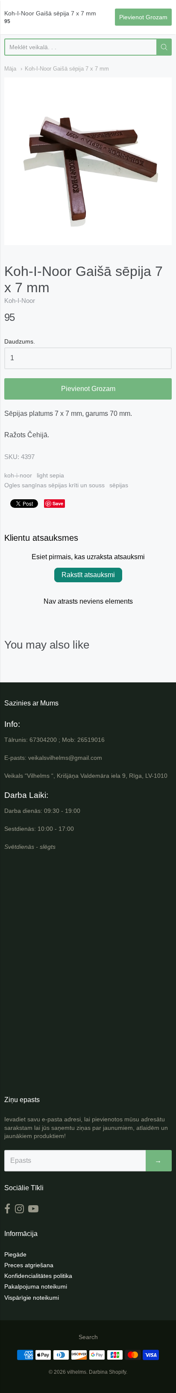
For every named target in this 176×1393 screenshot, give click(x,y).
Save (58, 503)
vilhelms (76, 1372)
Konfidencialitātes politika (38, 1275)
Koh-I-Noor (19, 300)
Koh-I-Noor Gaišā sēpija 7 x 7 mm (67, 68)
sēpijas (118, 485)
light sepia (50, 475)
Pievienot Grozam (88, 388)
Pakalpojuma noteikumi (35, 1286)
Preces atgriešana (28, 1265)
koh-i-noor (18, 475)
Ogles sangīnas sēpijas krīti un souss (54, 485)
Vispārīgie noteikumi (31, 1297)
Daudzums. (19, 341)
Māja (10, 68)
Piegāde (15, 1254)
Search (88, 1337)
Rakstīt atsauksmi (88, 574)
